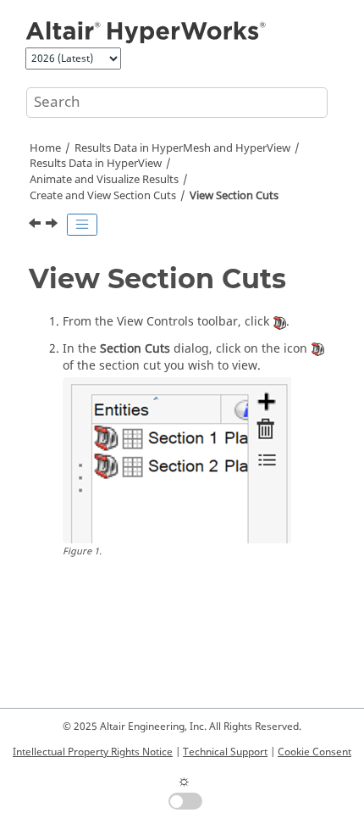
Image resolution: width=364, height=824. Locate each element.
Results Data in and (182, 148)
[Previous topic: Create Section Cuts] (36, 225)
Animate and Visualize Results (104, 179)
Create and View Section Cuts (103, 195)
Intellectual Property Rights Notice (93, 752)
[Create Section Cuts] (36, 225)
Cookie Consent (314, 752)
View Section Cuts (234, 195)
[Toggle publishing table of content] (82, 225)
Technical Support (225, 752)
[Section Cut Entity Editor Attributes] (53, 225)
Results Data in (96, 163)
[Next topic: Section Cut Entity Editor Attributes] (53, 225)
